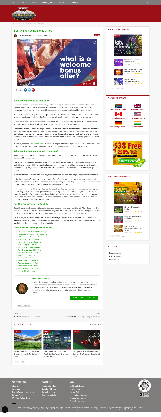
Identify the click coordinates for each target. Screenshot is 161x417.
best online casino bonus (24, 305)
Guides (35, 3)
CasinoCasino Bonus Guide (28, 239)
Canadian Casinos (118, 118)
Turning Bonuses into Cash (28, 263)
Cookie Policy (75, 389)
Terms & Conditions (77, 401)
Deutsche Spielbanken (118, 127)
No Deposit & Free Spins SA (28, 252)
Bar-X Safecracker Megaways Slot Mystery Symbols (132, 228)
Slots (74, 3)
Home (15, 3)
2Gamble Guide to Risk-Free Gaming (32, 231)
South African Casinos (118, 110)
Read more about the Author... (84, 298)
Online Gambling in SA (26, 255)
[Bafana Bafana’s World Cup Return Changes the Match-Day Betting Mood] (28, 340)
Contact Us (16, 389)
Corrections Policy (48, 392)
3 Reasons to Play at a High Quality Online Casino (82, 317)
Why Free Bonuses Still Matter (29, 250)
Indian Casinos (137, 127)
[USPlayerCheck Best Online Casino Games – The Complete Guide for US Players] (86, 340)
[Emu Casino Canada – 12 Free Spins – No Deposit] (118, 72)
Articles (97, 35)
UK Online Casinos (137, 110)
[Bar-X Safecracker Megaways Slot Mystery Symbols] (118, 228)
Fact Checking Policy (49, 395)
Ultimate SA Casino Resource (29, 247)
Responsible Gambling (78, 398)
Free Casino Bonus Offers (28, 266)
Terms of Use (75, 407)
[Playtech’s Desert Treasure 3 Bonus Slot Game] (127, 193)
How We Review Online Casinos (23, 392)
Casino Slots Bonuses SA (27, 258)
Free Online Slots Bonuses (28, 260)
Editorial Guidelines (49, 389)
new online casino (37, 144)
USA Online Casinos (137, 118)
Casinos (24, 3)
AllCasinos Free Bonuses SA (28, 237)
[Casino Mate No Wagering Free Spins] (118, 81)
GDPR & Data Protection (78, 395)
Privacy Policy (75, 392)
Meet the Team (17, 395)
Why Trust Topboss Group (21, 398)
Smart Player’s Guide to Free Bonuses (32, 234)
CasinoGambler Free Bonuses (29, 242)
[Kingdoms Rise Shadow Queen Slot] (118, 219)
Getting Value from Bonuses (29, 268)
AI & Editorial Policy (49, 386)
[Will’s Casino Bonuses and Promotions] (118, 62)
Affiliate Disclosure (77, 386)
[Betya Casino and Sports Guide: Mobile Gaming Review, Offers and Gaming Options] (57, 340)
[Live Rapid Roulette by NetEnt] (118, 209)
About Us (15, 386)
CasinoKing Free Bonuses (27, 245)
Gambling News (48, 3)
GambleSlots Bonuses (26, 271)
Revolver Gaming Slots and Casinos (27, 317)
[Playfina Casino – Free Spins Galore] (127, 45)
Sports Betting (63, 3)
